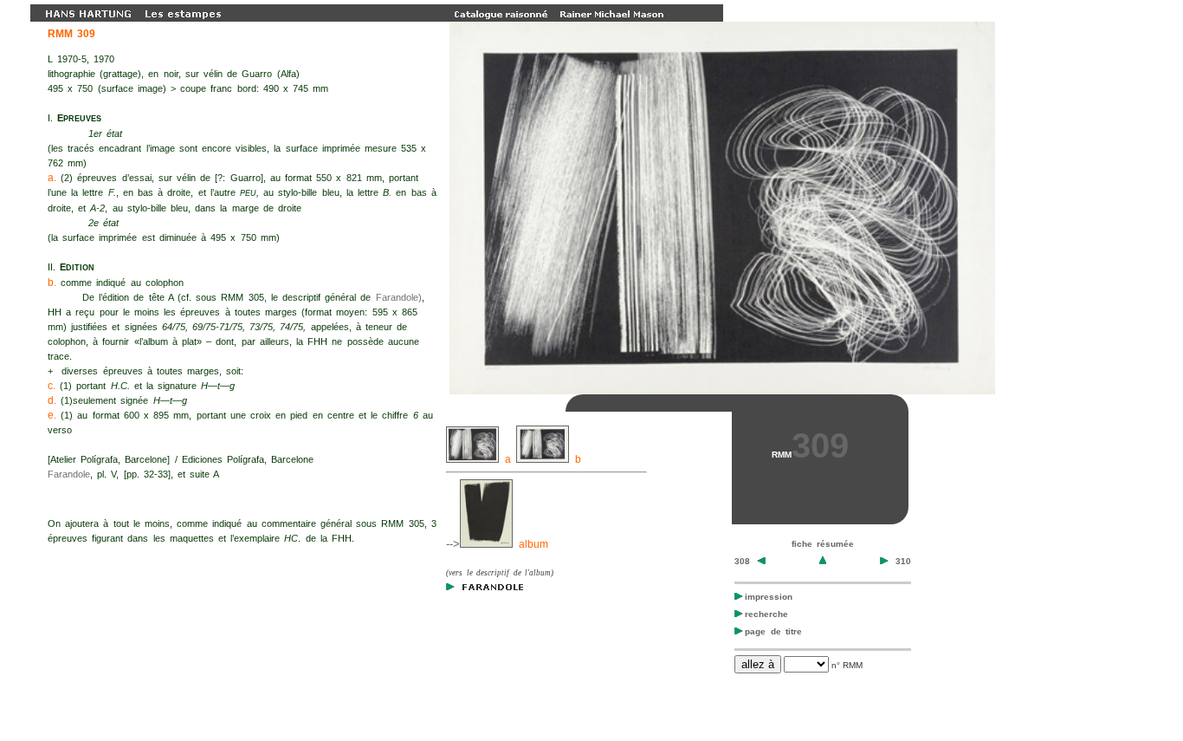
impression (768, 596)
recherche (766, 614)
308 (744, 561)
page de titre (773, 631)
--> (453, 543)
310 (900, 561)
